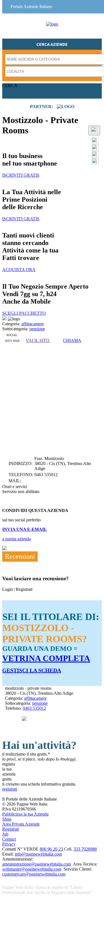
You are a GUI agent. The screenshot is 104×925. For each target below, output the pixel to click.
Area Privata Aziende (21, 824)
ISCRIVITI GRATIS (20, 175)
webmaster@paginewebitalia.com (31, 869)
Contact (9, 839)
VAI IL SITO (38, 340)
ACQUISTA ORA (18, 269)
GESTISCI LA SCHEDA (31, 670)
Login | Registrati (17, 589)
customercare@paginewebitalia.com (33, 874)
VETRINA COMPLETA (46, 658)
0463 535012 (34, 708)
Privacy (9, 844)
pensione (37, 328)
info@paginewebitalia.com (38, 854)
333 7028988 (85, 849)
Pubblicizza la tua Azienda (25, 814)
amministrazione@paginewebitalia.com (36, 864)
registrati (9, 789)
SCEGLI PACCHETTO (24, 313)
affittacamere (32, 323)
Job (5, 834)
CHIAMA (72, 340)
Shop (6, 819)
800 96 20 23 (51, 849)
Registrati (10, 829)
